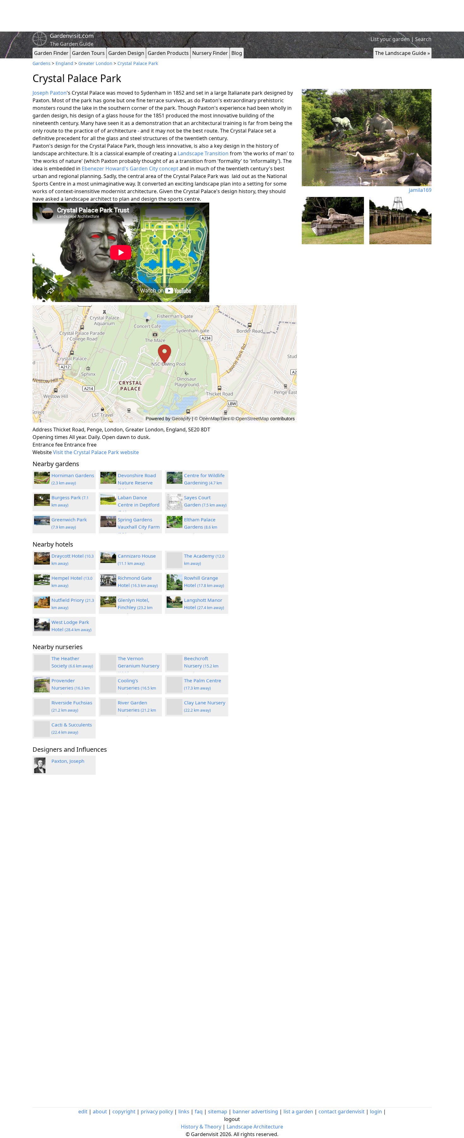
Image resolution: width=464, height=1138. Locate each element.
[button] (165, 364)
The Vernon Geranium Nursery (138, 665)
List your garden (390, 39)
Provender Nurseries (70, 687)
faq (199, 1111)
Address (42, 429)
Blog (236, 53)
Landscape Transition (203, 153)
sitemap (217, 1111)
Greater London (95, 63)
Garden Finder (51, 53)
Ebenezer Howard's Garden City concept (130, 168)
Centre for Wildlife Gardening (204, 482)
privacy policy (157, 1111)
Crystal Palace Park (137, 63)
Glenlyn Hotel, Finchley (135, 607)
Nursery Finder (210, 53)
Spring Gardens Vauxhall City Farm (139, 526)
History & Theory (201, 1126)
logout (232, 1119)
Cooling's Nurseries (137, 687)
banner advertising (255, 1111)
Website (42, 452)
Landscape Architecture (255, 1126)
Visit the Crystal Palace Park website (96, 452)
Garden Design (126, 53)
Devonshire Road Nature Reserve (137, 482)
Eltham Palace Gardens (200, 526)
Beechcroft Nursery (201, 665)
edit (82, 1111)
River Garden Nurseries (137, 709)
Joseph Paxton (50, 92)
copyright (123, 1111)
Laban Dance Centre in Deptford (138, 504)
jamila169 (420, 190)
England (64, 63)
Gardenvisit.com (72, 35)
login (376, 1111)
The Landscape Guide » (402, 53)
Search (423, 39)
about (100, 1111)
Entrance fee (48, 444)
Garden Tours (88, 53)
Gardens (42, 63)
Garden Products (168, 53)
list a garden (298, 1111)
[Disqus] (165, 864)
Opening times (50, 437)
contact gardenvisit (341, 1111)
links (183, 1111)
